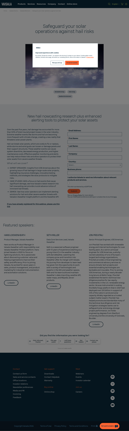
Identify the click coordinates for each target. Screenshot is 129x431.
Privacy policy (90, 57)
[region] (65, 55)
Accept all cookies (72, 63)
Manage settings (57, 63)
